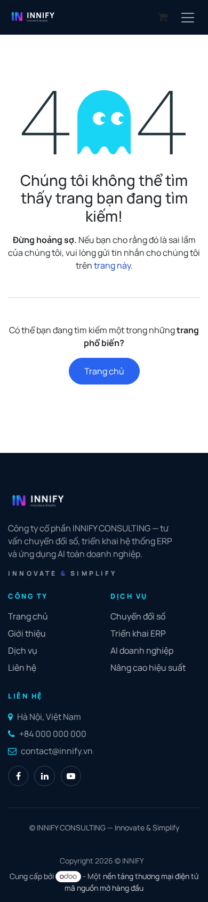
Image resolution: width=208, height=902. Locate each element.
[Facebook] (18, 776)
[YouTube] (71, 776)
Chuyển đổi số (137, 616)
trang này (112, 265)
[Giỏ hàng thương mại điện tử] (162, 17)
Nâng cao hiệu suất (148, 667)
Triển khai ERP (138, 633)
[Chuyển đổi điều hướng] (187, 17)
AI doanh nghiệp (141, 650)
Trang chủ (104, 371)
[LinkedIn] (44, 776)
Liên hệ (22, 667)
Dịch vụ (22, 650)
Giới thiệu (27, 633)
